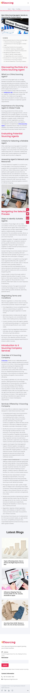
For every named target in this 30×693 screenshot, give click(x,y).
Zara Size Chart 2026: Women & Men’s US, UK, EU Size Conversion (14, 624)
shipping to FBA (8, 92)
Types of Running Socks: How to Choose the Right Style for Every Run (14, 562)
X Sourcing (4, 360)
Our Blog (18, 9)
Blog (13, 9)
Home (9, 9)
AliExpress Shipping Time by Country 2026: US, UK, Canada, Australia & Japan (13, 593)
